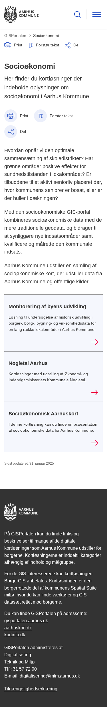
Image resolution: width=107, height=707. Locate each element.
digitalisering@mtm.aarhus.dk (50, 675)
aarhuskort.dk (18, 627)
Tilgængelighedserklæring (30, 688)
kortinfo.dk (14, 634)
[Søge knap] (77, 14)
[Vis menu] (97, 14)
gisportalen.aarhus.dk (26, 620)
